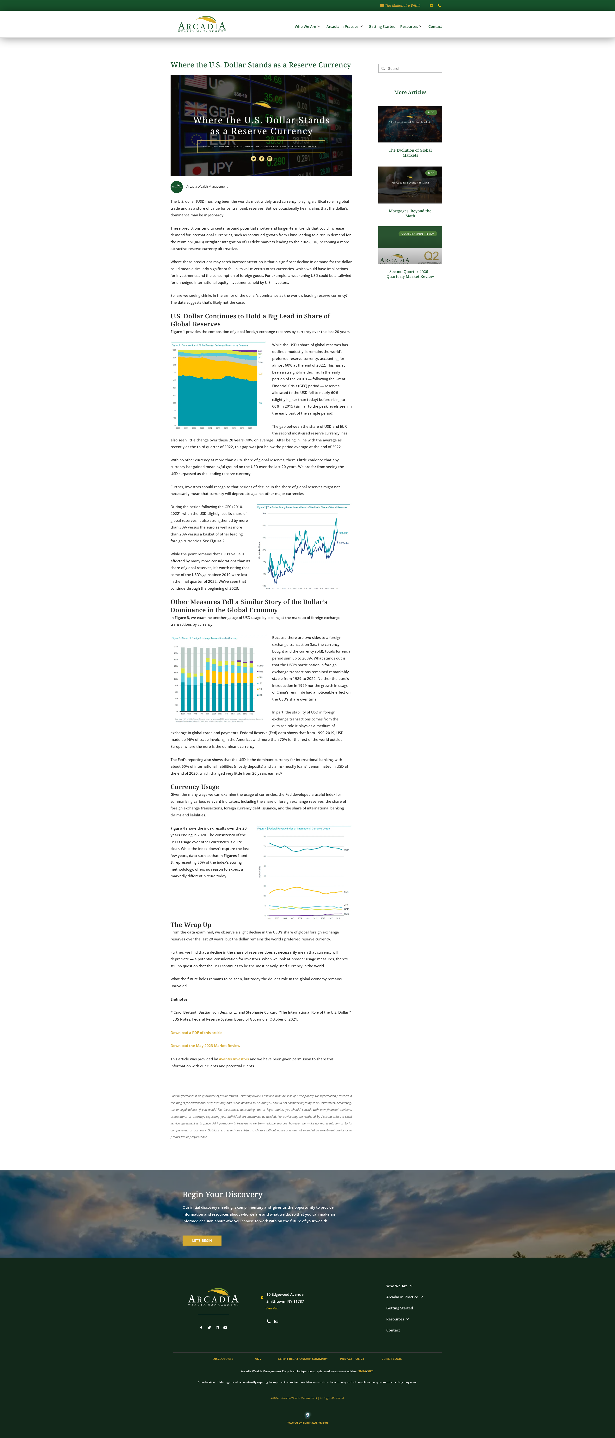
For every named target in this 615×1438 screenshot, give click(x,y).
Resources (409, 26)
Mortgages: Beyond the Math (410, 213)
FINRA (362, 1371)
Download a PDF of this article (196, 1032)
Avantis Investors (234, 1059)
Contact (435, 26)
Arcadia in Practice (342, 26)
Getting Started (382, 26)
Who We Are (305, 26)
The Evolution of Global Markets (410, 153)
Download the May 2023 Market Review (205, 1045)
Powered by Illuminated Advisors (307, 1422)
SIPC (370, 1371)
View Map (272, 1308)
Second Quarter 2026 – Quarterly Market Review (410, 274)
